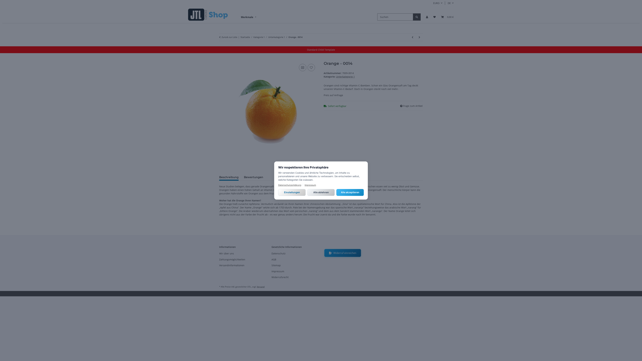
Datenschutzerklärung (289, 185)
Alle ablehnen (321, 192)
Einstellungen (292, 192)
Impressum (310, 185)
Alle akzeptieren (350, 192)
